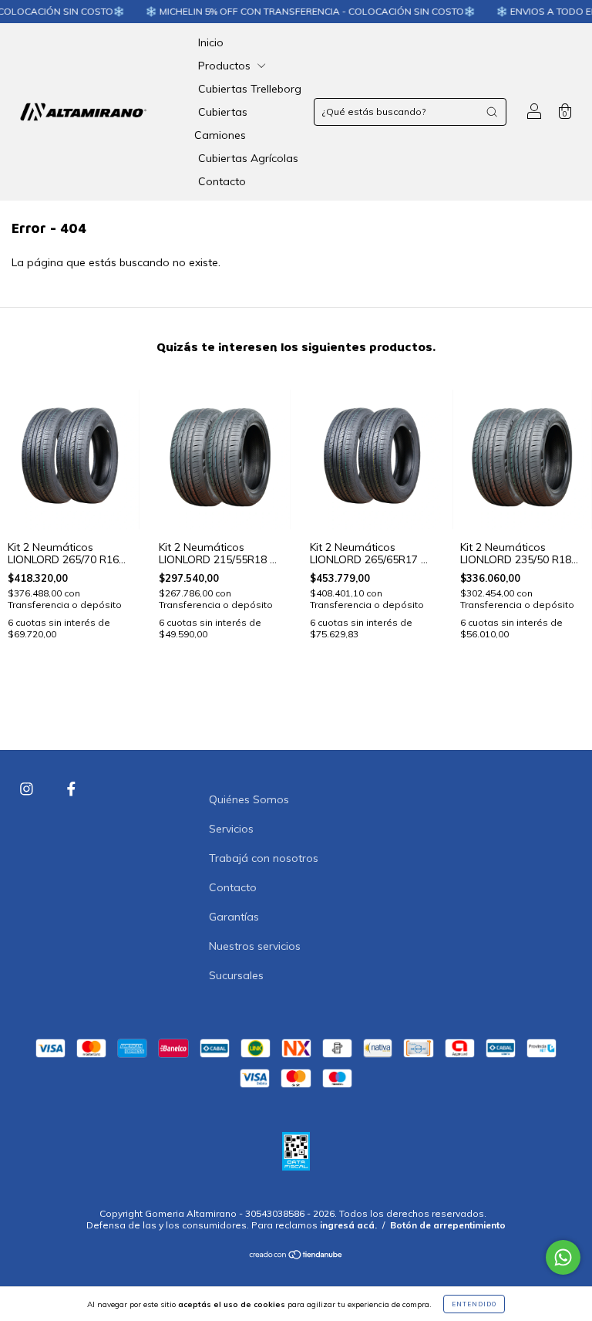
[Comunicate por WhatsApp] (563, 1257)
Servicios (231, 829)
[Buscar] (492, 112)
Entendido (474, 1304)
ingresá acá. (348, 1225)
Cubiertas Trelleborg (249, 89)
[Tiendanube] (296, 1256)
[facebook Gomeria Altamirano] (71, 789)
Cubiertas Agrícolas (248, 158)
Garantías (234, 917)
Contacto (222, 181)
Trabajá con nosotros (263, 858)
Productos (226, 66)
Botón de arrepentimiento (448, 1225)
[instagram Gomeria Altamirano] (28, 789)
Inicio (211, 42)
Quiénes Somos (249, 799)
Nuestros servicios (255, 946)
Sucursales (236, 975)
